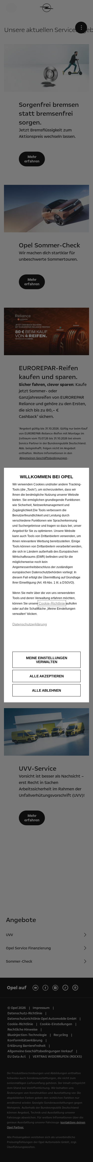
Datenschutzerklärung (29, 624)
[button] (46, 660)
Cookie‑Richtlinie (52, 603)
